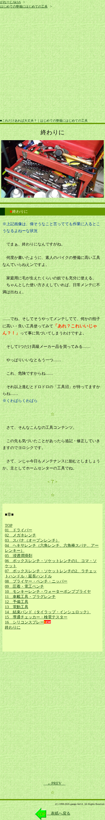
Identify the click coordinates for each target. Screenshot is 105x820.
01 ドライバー (18, 530)
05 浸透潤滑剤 (18, 556)
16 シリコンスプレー (24, 622)
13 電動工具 (16, 607)
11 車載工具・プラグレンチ (30, 597)
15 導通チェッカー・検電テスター (36, 617)
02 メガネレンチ (20, 535)
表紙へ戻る (58, 813)
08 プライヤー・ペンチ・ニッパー (36, 581)
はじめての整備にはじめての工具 (24, 6)
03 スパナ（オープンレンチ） (32, 540)
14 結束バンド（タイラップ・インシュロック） (48, 612)
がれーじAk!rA (10, 2)
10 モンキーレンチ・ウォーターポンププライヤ (48, 591)
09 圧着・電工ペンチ (24, 586)
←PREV (54, 783)
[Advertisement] (52, 63)
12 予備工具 (16, 602)
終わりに (13, 627)
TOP (8, 525)
